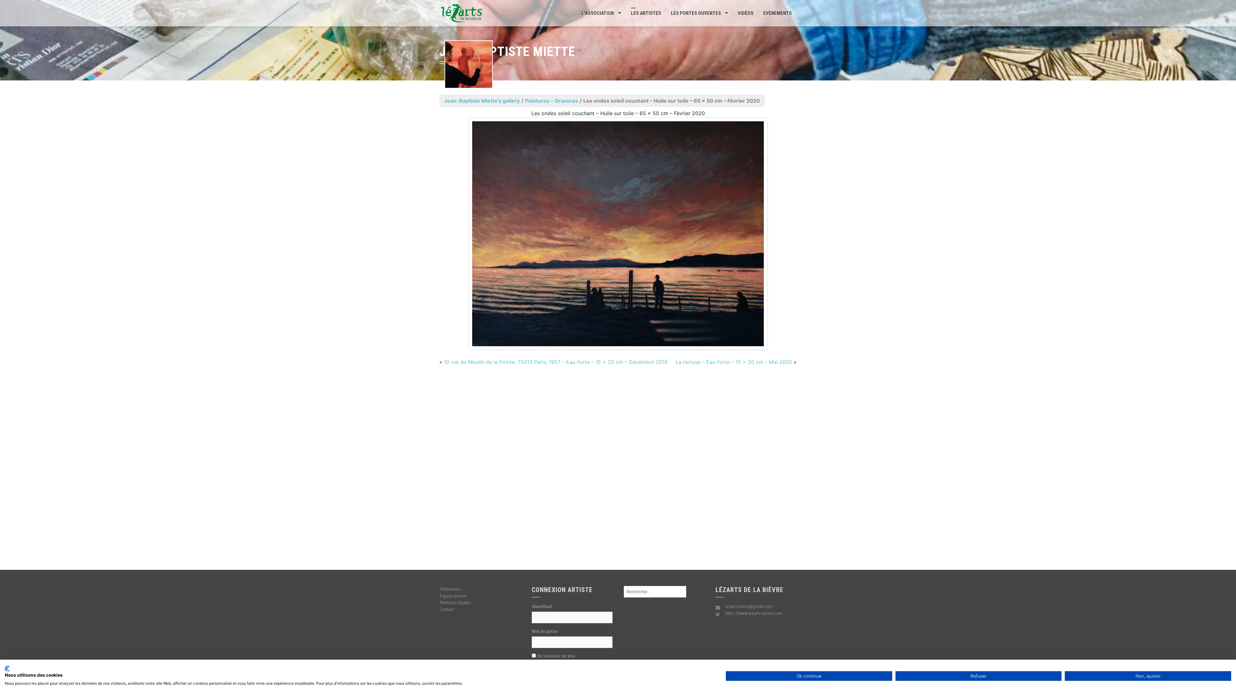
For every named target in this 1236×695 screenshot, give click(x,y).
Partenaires (450, 589)
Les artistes (646, 13)
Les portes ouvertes (696, 13)
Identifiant (542, 606)
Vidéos (746, 13)
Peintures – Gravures (551, 100)
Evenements (777, 13)
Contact (447, 609)
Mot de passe (545, 631)
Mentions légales (455, 602)
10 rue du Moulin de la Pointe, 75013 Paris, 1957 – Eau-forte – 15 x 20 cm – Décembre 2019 (556, 362)
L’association (597, 13)
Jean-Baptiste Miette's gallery (482, 100)
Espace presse (453, 595)
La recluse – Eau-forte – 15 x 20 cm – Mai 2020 (734, 362)
